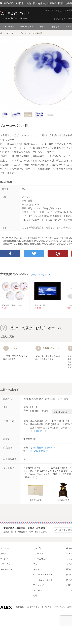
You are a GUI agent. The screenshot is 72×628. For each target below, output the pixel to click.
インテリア (9, 27)
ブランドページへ (39, 275)
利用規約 (20, 607)
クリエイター (6, 564)
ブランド (4, 559)
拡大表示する (36, 500)
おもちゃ (55, 27)
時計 (35, 595)
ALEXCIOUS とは (53, 10)
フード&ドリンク (41, 590)
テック (42, 27)
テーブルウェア (26, 27)
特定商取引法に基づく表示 (39, 607)
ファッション (39, 585)
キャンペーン (6, 569)
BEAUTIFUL (11, 33)
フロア (3, 553)
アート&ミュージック (43, 580)
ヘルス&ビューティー (43, 574)
